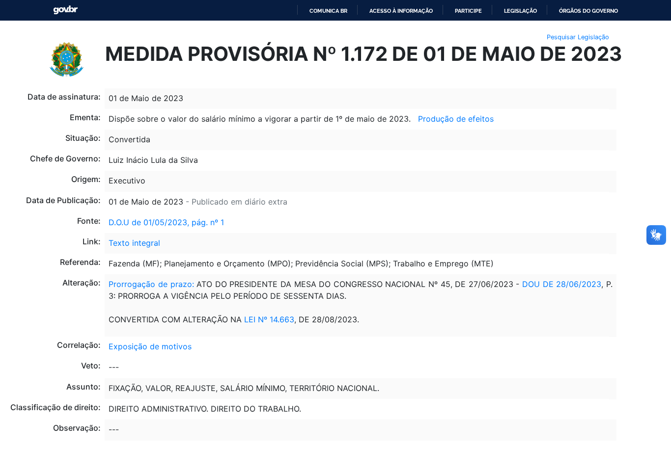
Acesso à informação (401, 10)
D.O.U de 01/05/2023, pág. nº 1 (166, 222)
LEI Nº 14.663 (269, 319)
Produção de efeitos (456, 119)
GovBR (65, 10)
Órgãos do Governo (588, 10)
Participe (468, 10)
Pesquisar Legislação (578, 37)
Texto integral (134, 243)
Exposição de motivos (150, 346)
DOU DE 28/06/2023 (561, 284)
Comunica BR (328, 10)
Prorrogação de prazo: (151, 284)
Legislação (520, 10)
